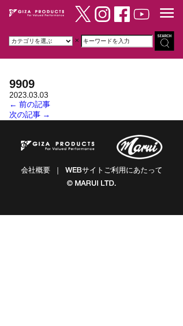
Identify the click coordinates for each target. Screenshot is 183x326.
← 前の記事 (29, 104)
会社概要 (35, 170)
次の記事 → (29, 114)
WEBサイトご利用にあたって (114, 170)
